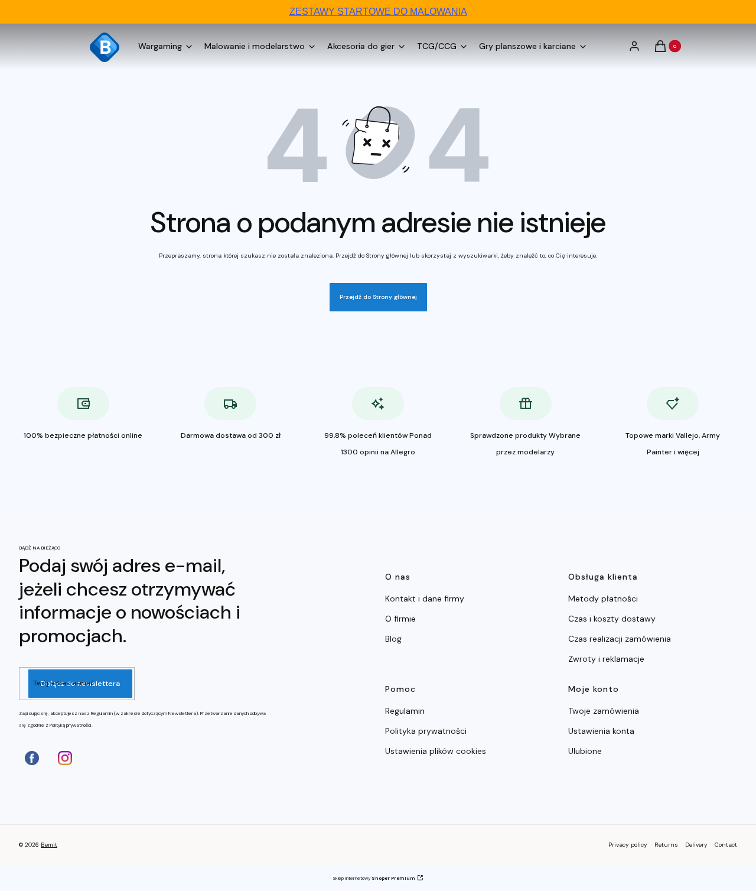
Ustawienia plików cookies (436, 751)
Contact (726, 844)
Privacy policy (627, 844)
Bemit (49, 844)
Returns (666, 844)
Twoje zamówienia (603, 710)
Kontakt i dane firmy (424, 598)
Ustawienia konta (601, 731)
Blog (393, 638)
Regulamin (405, 710)
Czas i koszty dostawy (612, 618)
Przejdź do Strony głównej (378, 297)
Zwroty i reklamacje (606, 658)
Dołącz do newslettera (80, 683)
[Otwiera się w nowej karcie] (32, 758)
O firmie (400, 618)
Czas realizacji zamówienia (619, 638)
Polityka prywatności (426, 731)
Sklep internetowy (374, 878)
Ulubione (585, 751)
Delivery (696, 844)
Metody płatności (603, 598)
